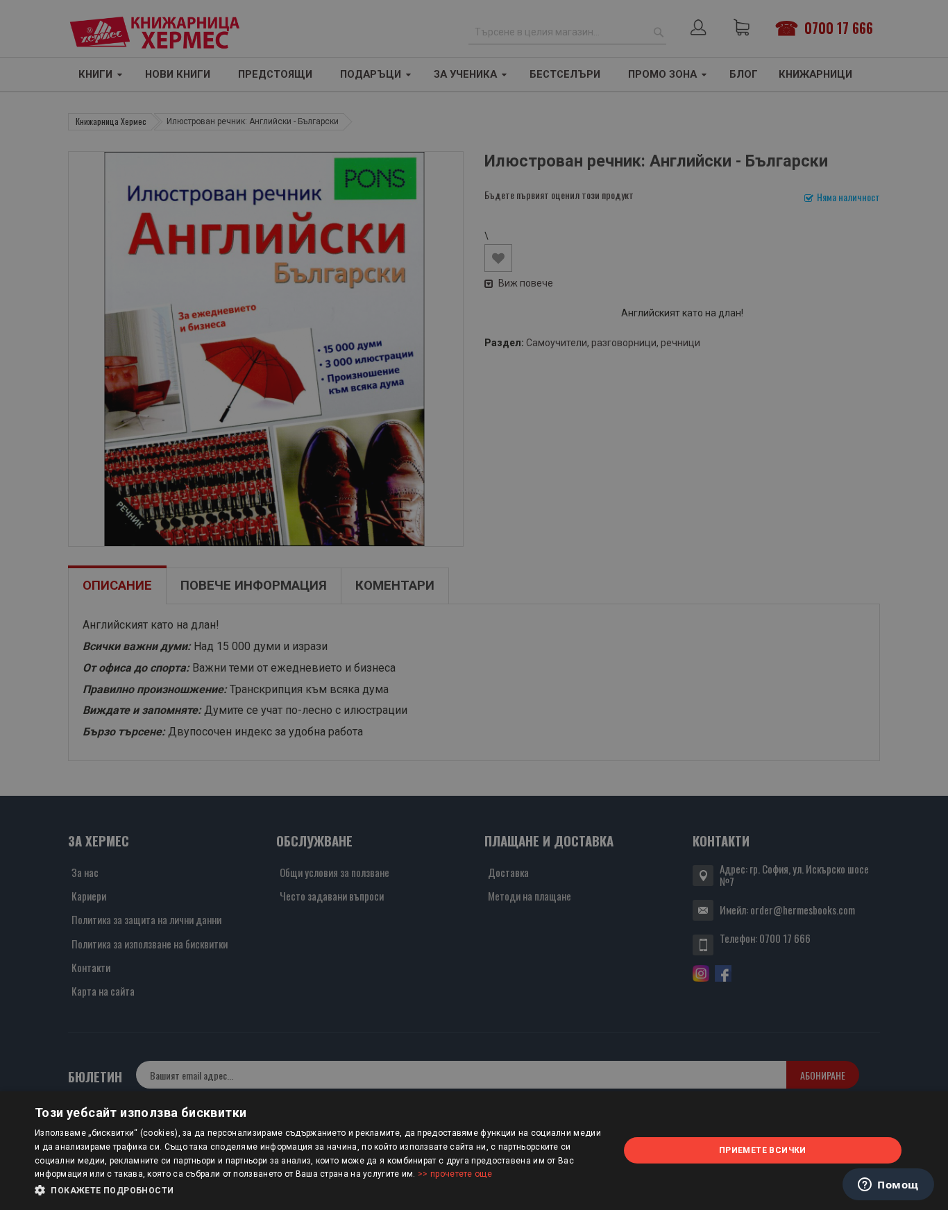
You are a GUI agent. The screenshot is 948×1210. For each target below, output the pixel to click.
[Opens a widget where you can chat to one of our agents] (888, 1185)
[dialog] (474, 1150)
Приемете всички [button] (762, 1150)
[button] (318, 1191)
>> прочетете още (455, 1174)
